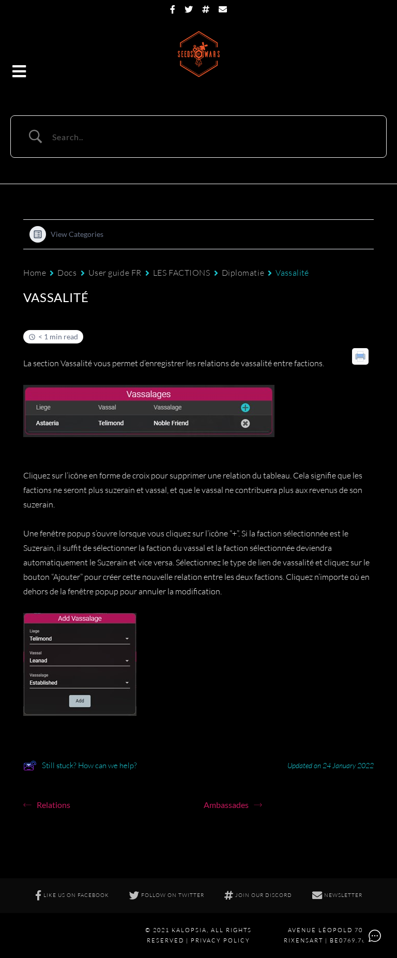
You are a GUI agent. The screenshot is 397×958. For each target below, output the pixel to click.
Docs (67, 272)
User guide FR (115, 272)
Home (34, 272)
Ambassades (226, 805)
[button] (20, 72)
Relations (53, 805)
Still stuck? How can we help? (89, 765)
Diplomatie (243, 272)
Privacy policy (220, 940)
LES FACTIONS (181, 272)
